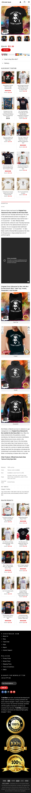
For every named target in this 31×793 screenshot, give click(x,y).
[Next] (27, 20)
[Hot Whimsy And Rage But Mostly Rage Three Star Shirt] (8, 534)
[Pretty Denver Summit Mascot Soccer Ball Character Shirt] (8, 184)
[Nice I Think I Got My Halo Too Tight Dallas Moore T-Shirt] (8, 557)
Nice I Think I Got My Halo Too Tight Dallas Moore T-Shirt (8, 566)
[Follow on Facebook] (2, 692)
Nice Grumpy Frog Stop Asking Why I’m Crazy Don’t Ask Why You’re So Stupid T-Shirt (23, 87)
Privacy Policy (7, 658)
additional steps (15, 218)
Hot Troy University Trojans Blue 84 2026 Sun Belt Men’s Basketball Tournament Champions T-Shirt (23, 114)
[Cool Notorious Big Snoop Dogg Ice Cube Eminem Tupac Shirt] (23, 607)
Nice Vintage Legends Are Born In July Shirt (23, 565)
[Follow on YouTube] (14, 692)
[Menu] (29, 2)
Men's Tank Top (17, 491)
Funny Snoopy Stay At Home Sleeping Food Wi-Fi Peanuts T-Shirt (8, 167)
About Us (5, 636)
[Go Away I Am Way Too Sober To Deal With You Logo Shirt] (8, 509)
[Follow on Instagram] (5, 692)
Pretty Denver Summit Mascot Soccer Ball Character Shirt (8, 193)
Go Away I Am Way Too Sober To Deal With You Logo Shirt (8, 519)
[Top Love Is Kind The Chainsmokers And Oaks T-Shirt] (8, 129)
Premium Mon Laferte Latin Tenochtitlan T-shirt (8, 617)
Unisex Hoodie (7, 493)
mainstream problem (7, 445)
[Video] (3, 31)
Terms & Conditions (8, 667)
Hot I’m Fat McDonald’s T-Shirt (8, 591)
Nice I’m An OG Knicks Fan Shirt (23, 192)
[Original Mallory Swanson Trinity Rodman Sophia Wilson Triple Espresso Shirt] (23, 583)
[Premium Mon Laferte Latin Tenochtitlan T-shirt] (8, 607)
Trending (8, 489)
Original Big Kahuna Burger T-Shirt (23, 518)
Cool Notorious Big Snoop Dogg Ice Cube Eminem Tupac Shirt (23, 617)
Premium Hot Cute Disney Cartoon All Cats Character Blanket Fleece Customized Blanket (8, 114)
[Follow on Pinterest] (11, 692)
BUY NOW (6, 49)
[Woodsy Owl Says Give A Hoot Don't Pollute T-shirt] (23, 158)
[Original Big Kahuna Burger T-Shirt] (23, 509)
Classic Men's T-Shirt (9, 491)
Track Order (6, 642)
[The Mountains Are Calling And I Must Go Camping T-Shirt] (23, 534)
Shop (4, 639)
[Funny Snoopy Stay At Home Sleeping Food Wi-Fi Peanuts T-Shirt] (8, 158)
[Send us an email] (8, 692)
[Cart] (25, 2)
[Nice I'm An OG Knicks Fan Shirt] (23, 184)
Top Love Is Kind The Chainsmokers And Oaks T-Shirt (8, 139)
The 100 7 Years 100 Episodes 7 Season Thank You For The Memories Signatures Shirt (23, 140)
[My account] (20, 2)
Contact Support (7, 650)
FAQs (4, 644)
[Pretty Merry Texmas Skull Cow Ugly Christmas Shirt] (8, 77)
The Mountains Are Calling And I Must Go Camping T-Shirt (23, 543)
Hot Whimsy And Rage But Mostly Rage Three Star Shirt (8, 543)
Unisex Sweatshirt (15, 493)
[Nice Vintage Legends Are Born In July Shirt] (23, 557)
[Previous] (3, 20)
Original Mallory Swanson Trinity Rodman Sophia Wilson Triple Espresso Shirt (23, 593)
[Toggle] (2, 59)
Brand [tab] (3, 206)
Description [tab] (4, 203)
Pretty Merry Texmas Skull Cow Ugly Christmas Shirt (8, 87)
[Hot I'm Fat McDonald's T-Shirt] (8, 583)
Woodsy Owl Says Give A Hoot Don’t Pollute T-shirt (23, 167)
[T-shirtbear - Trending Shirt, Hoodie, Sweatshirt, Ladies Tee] (6, 2)
